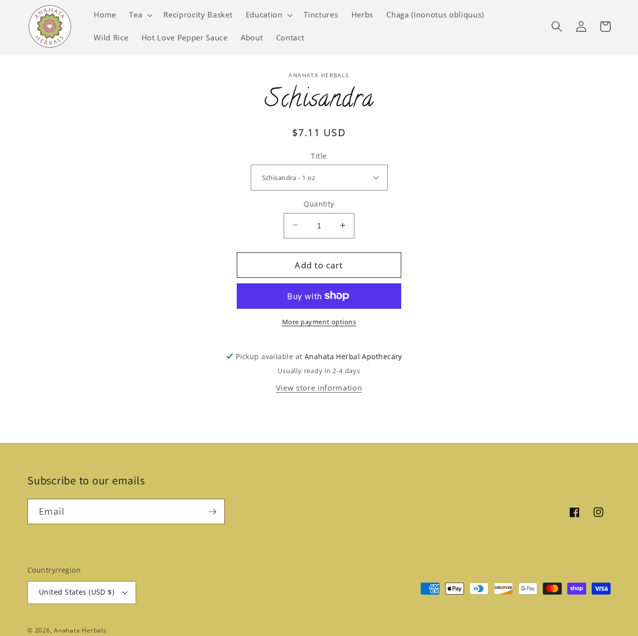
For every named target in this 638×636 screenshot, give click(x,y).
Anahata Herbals (80, 630)
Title (318, 155)
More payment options (319, 321)
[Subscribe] (212, 512)
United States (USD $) (76, 592)
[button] (140, 14)
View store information (319, 387)
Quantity (319, 203)
